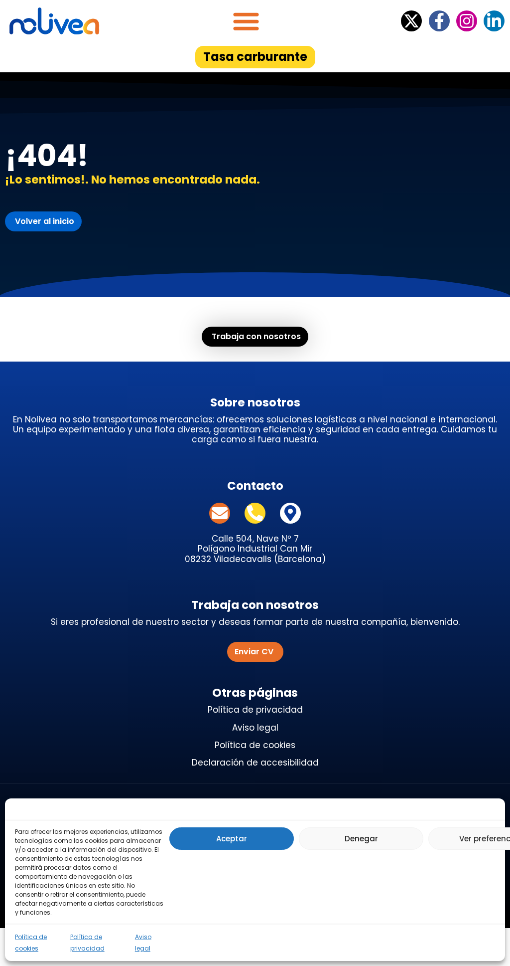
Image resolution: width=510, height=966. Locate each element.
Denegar (361, 838)
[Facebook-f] (439, 20)
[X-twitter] (411, 20)
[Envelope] (219, 513)
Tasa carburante (255, 56)
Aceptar (231, 838)
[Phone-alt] (255, 513)
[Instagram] (466, 20)
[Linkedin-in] (494, 20)
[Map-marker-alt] (290, 513)
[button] (246, 21)
